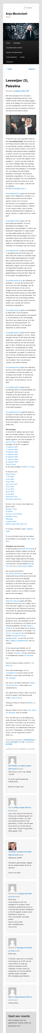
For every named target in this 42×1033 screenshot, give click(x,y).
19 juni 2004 (10, 481)
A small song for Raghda (24, 566)
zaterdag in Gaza (11, 516)
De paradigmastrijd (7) (13, 332)
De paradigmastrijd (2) (13, 193)
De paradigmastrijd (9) (13, 387)
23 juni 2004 (10, 494)
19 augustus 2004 (12, 454)
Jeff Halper (14, 742)
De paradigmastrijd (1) (19, 188)
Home (8, 43)
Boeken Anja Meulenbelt (14, 52)
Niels (10, 997)
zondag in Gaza (11, 521)
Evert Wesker (13, 766)
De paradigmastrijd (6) (13, 310)
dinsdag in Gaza (11, 509)
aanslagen (12, 678)
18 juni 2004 (10, 479)
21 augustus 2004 (12, 459)
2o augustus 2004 (12, 457)
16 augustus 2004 (12, 447)
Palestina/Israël (29, 740)
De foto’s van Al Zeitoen (14, 514)
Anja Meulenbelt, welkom (14, 48)
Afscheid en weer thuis (13, 499)
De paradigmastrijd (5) (13, 280)
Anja (23, 742)
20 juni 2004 (10, 486)
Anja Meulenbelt (16, 14)
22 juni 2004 (10, 491)
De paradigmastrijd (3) (13, 221)
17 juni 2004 (10, 476)
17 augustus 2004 (12, 449)
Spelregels (17, 43)
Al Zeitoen (9, 511)
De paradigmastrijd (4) (13, 250)
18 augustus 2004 (12, 452)
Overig (22, 57)
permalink (9, 744)
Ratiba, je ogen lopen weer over (16, 524)
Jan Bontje (12, 852)
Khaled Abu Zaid (26, 548)
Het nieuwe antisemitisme (15, 573)
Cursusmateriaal (11, 57)
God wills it (17, 653)
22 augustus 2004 (12, 462)
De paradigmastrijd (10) (13, 412)
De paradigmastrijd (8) (13, 367)
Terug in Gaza (10, 474)
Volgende (32, 69)
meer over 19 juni (11, 484)
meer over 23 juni (11, 496)
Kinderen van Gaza (28, 467)
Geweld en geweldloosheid (19, 640)
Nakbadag (9, 519)
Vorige (9, 69)
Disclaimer (9, 62)
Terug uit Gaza (11, 464)
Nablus (31, 703)
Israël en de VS (17, 698)
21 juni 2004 (10, 489)
